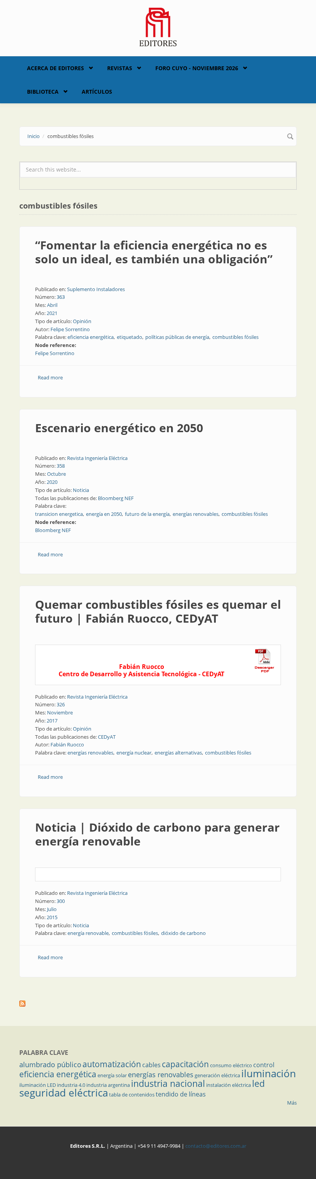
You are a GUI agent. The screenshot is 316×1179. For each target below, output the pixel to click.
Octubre (56, 473)
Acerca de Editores (55, 68)
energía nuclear (133, 752)
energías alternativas (178, 752)
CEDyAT (106, 736)
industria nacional (168, 1083)
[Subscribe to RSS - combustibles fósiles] (158, 1003)
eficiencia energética (90, 336)
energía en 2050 (104, 513)
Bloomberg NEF (116, 498)
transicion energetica (59, 513)
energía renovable (88, 933)
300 (61, 901)
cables (151, 1065)
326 (61, 704)
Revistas (119, 68)
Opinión (82, 321)
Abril (52, 304)
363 (61, 296)
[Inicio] (158, 26)
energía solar (112, 1075)
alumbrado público (50, 1064)
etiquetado (129, 336)
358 (61, 465)
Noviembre (60, 712)
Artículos (97, 91)
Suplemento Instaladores (96, 289)
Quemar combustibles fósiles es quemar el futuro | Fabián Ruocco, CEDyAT (158, 611)
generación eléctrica (217, 1075)
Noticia (81, 490)
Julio (52, 909)
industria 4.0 (71, 1084)
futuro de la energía (147, 513)
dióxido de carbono (183, 933)
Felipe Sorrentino (70, 329)
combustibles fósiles (235, 336)
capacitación (185, 1064)
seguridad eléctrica (63, 1093)
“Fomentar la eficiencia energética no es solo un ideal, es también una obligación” (153, 252)
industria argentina (108, 1084)
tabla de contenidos (132, 1094)
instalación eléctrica (228, 1084)
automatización (111, 1064)
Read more (50, 377)
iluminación (268, 1073)
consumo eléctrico (231, 1065)
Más (292, 1102)
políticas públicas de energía (177, 336)
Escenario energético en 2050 (119, 428)
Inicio (33, 136)
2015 (52, 917)
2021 (52, 313)
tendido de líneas (181, 1094)
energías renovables (196, 513)
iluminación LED (37, 1084)
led (258, 1083)
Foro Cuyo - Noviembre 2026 (196, 68)
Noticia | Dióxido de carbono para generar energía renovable (157, 834)
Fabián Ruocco (67, 744)
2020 (52, 481)
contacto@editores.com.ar (215, 1145)
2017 (52, 720)
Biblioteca (43, 91)
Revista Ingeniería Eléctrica (97, 458)
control (263, 1065)
